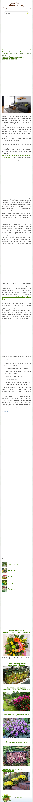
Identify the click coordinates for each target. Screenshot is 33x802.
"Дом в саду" (19, 797)
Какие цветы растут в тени (16, 714)
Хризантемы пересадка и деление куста (13, 770)
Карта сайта (19, 801)
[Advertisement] (16, 32)
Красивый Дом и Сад (17, 4)
